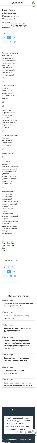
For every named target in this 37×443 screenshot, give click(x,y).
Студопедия (16, 2)
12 (11, 42)
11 (5, 42)
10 (14, 37)
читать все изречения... (19, 429)
